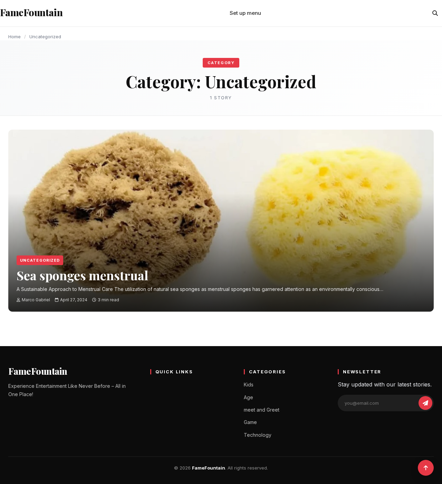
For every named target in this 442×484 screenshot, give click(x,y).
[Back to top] (426, 468)
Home (14, 36)
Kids (248, 384)
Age (248, 397)
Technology (257, 435)
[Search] (435, 13)
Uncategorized (40, 260)
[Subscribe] (425, 403)
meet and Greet (261, 410)
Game (250, 422)
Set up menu (245, 13)
